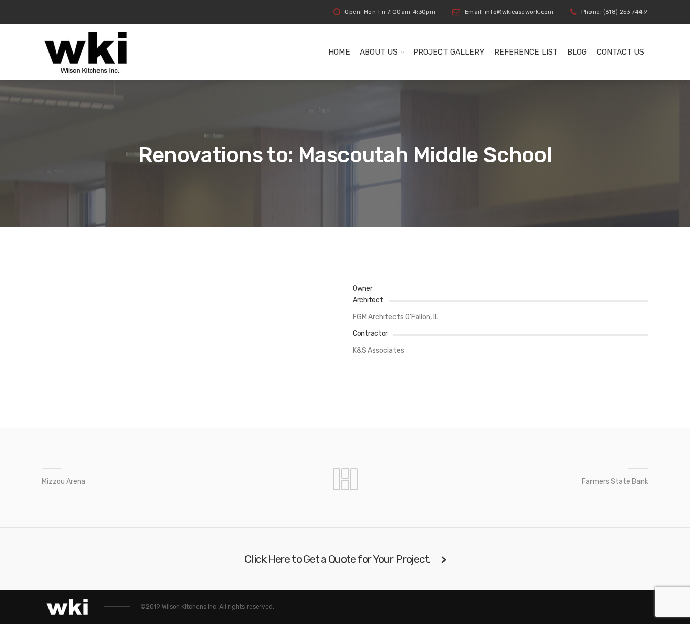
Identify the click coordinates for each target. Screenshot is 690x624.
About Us (379, 52)
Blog (577, 52)
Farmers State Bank (615, 481)
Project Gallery (448, 52)
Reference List (526, 52)
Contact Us (620, 52)
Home (339, 52)
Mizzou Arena (63, 481)
